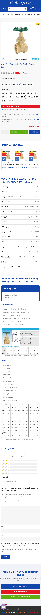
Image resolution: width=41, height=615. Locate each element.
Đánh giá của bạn (7, 501)
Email (3, 535)
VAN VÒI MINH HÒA (12, 609)
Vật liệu (7, 298)
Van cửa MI (36, 197)
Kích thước (4, 89)
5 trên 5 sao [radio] (23, 500)
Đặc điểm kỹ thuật (11, 295)
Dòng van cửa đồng (7, 78)
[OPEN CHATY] (3, 607)
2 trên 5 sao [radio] (18, 500)
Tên (2, 527)
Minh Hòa (20, 257)
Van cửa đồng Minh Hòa (32, 257)
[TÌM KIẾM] (25, 9)
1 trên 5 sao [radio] (17, 500)
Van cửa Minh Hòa (33, 247)
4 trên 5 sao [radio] (21, 500)
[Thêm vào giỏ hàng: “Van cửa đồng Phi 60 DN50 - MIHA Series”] (31, 159)
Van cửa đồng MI (25, 197)
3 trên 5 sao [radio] (20, 500)
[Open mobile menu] (3, 9)
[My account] (37, 9)
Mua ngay (34, 132)
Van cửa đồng (22, 247)
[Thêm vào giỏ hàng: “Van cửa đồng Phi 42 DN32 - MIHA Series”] (4, 159)
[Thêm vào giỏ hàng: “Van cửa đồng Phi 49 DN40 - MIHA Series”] (17, 159)
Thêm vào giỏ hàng (19, 132)
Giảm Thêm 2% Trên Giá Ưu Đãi (14, 109)
